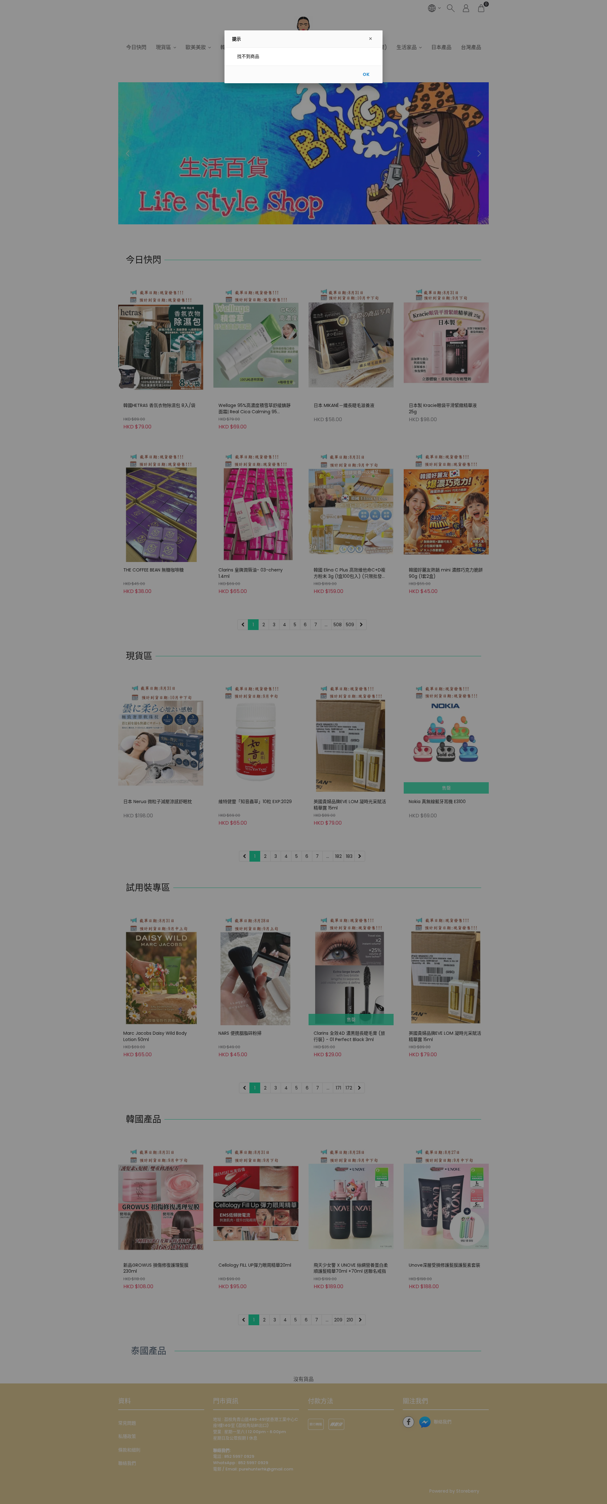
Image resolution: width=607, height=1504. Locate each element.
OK (366, 74)
